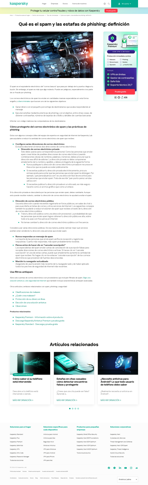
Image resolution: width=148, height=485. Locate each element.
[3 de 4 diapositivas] (75, 408)
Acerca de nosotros (79, 4)
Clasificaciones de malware (27, 292)
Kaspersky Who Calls (16, 453)
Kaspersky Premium (16, 442)
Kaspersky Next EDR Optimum (86, 442)
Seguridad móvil (48, 442)
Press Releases (55, 478)
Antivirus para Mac (49, 438)
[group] (30, 378)
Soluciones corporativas (120, 427)
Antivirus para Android (50, 434)
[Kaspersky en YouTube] (125, 468)
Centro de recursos (44, 478)
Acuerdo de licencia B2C (48, 471)
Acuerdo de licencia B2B (62, 471)
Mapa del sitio (64, 478)
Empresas (54, 4)
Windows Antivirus (49, 445)
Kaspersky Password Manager (19, 456)
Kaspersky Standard (16, 434)
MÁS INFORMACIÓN (22, 400)
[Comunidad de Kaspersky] (136, 468)
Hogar (44, 4)
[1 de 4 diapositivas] (69, 408)
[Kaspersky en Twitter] (114, 468)
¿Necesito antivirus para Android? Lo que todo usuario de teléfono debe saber (117, 381)
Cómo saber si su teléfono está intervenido (27, 380)
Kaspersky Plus (14, 438)
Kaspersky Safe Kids (16, 445)
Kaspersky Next (115, 434)
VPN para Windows (49, 449)
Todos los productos (83, 453)
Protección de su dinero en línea (30, 299)
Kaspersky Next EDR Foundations (87, 438)
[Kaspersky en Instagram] (131, 468)
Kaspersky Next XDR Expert (119, 445)
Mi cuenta (125, 4)
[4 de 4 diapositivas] (78, 408)
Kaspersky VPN (15, 449)
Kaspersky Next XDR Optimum (86, 445)
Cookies (24, 471)
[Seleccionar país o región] (104, 4)
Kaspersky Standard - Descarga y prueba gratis (36, 324)
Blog (36, 478)
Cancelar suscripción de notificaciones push (86, 478)
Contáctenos (13, 478)
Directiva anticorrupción (34, 471)
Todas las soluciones (16, 460)
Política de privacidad (15, 471)
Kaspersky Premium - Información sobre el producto (39, 317)
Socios (65, 4)
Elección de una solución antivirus (30, 302)
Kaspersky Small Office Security (87, 434)
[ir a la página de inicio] (19, 3)
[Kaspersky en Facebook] (109, 468)
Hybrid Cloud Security (117, 453)
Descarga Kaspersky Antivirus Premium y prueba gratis (39, 320)
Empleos (71, 478)
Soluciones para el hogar (20, 427)
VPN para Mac (48, 460)
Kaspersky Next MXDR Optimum (87, 449)
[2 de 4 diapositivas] (72, 408)
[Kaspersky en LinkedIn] (120, 468)
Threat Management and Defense (121, 442)
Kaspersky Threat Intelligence (119, 449)
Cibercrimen (21, 306)
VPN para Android (49, 453)
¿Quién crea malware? (25, 295)
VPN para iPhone (48, 456)
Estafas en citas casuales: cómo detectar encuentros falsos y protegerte (72, 381)
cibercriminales (24, 101)
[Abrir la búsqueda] (108, 4)
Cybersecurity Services (117, 438)
